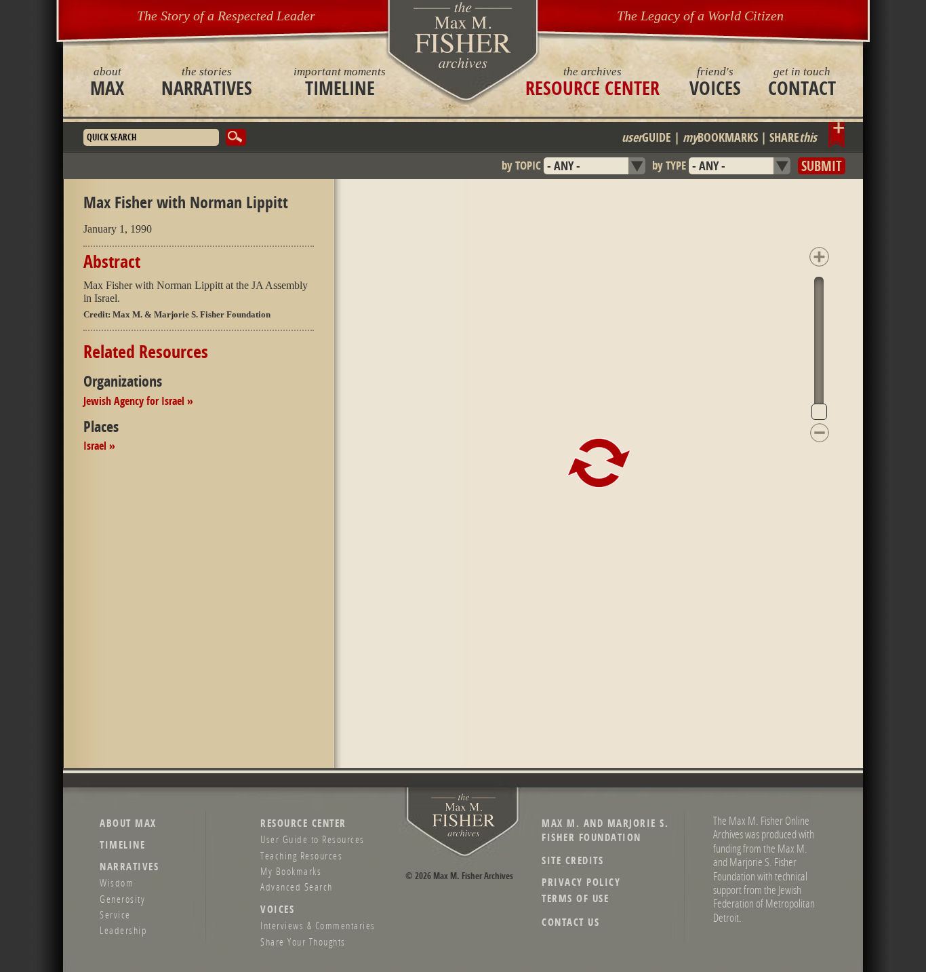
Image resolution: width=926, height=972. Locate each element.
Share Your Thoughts (303, 941)
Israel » (99, 445)
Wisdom (117, 882)
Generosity (122, 899)
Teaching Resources (301, 855)
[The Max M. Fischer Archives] (463, 834)
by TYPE (669, 165)
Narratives (206, 81)
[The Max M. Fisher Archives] (463, 35)
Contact (802, 81)
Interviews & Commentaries (318, 925)
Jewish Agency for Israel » (138, 400)
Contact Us (570, 922)
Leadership (123, 930)
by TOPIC (521, 165)
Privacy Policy (581, 882)
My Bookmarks (290, 871)
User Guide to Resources (312, 839)
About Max (128, 823)
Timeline (340, 81)
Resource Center (592, 81)
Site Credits (572, 860)
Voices (715, 81)
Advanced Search (296, 886)
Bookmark (836, 135)
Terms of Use (575, 898)
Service (115, 914)
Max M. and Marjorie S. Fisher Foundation (605, 830)
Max (107, 81)
